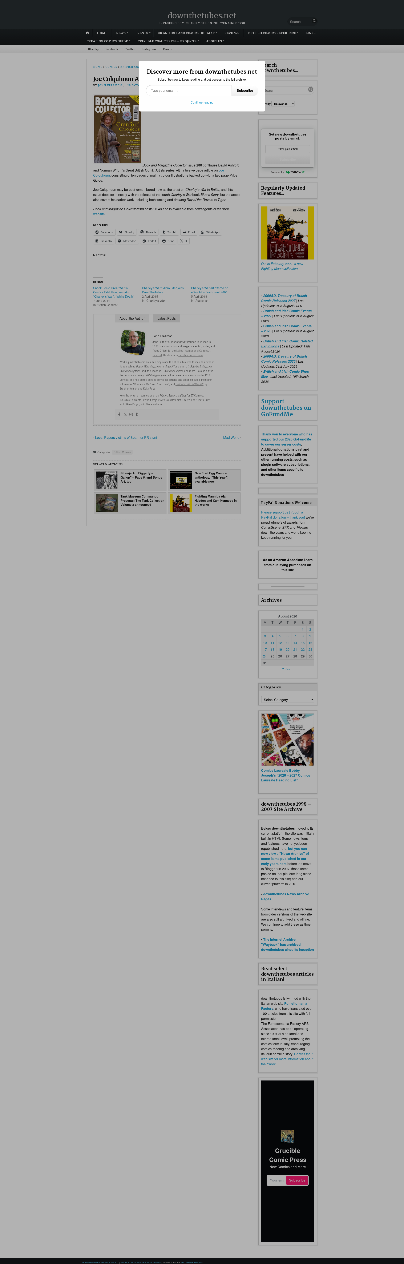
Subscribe (245, 90)
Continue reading (202, 102)
